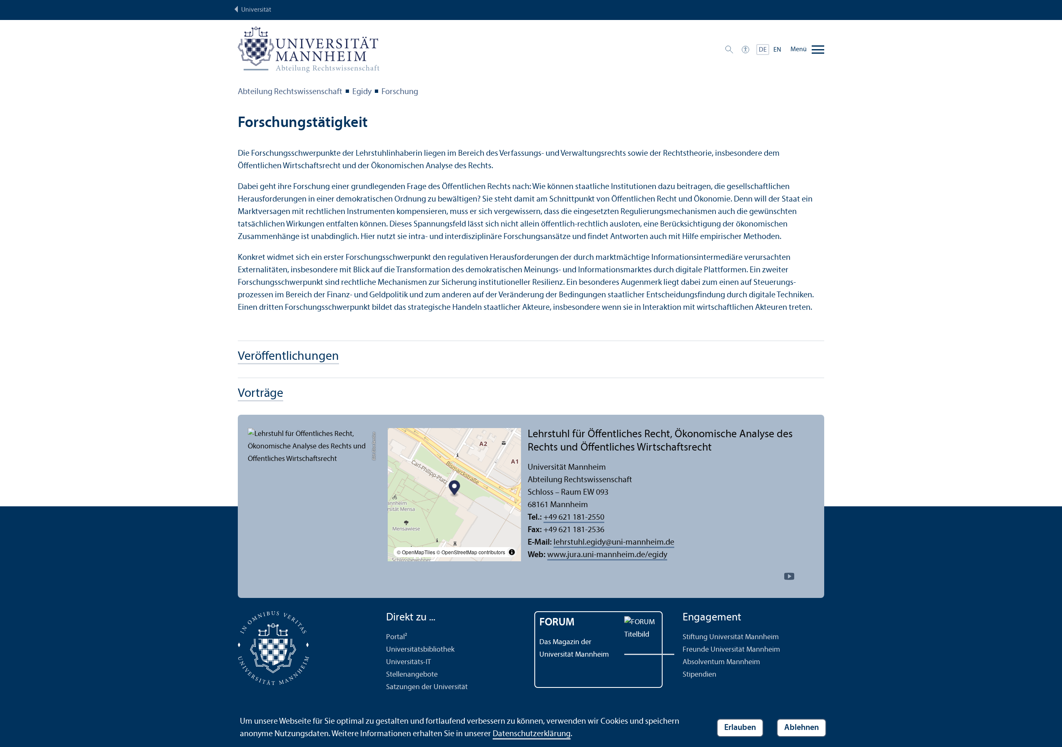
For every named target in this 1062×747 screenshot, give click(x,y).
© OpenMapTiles (416, 551)
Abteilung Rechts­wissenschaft (290, 92)
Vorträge (260, 393)
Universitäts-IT (408, 662)
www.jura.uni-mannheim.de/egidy (607, 555)
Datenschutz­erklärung (532, 734)
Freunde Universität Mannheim (731, 650)
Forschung (399, 92)
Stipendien (699, 675)
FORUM (557, 622)
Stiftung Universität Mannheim (731, 637)
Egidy (361, 92)
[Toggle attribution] (512, 552)
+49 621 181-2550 (573, 517)
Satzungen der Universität (427, 687)
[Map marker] (454, 489)
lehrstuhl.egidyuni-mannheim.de (613, 542)
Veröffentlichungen (288, 356)
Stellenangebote (412, 675)
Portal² (396, 637)
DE (763, 50)
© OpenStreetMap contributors (470, 551)
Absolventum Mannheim (721, 662)
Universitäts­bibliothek (420, 650)
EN (777, 50)
